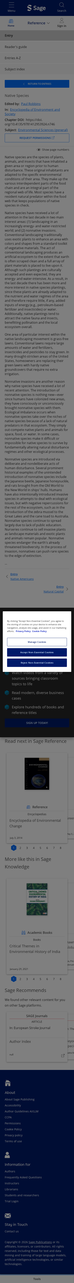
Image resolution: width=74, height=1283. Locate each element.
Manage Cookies (37, 641)
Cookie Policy (39, 631)
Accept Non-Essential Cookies (37, 652)
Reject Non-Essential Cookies (37, 662)
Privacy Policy (23, 631)
